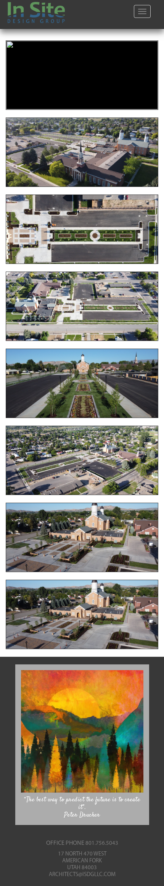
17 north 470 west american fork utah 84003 (82, 861)
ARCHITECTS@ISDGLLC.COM (82, 875)
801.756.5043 (101, 843)
